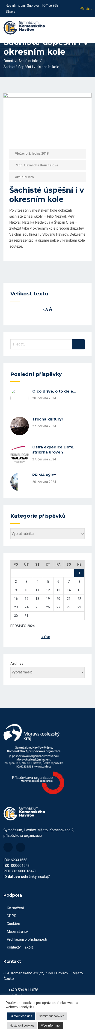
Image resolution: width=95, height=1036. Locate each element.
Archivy (16, 663)
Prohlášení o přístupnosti (27, 939)
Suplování (34, 5)
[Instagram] (20, 847)
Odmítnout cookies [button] (51, 1016)
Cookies (13, 924)
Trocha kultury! (47, 419)
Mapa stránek (18, 931)
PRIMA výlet (44, 475)
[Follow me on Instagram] (69, 11)
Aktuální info (24, 177)
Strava (10, 11)
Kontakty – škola (20, 947)
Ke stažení (15, 908)
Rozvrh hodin (15, 5)
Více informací (50, 1025)
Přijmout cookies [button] (21, 1016)
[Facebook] (8, 847)
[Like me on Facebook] (69, 5)
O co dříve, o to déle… (54, 391)
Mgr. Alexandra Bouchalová (37, 165)
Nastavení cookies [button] (22, 1025)
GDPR (11, 916)
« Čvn (45, 637)
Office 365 (50, 5)
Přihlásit (86, 8)
